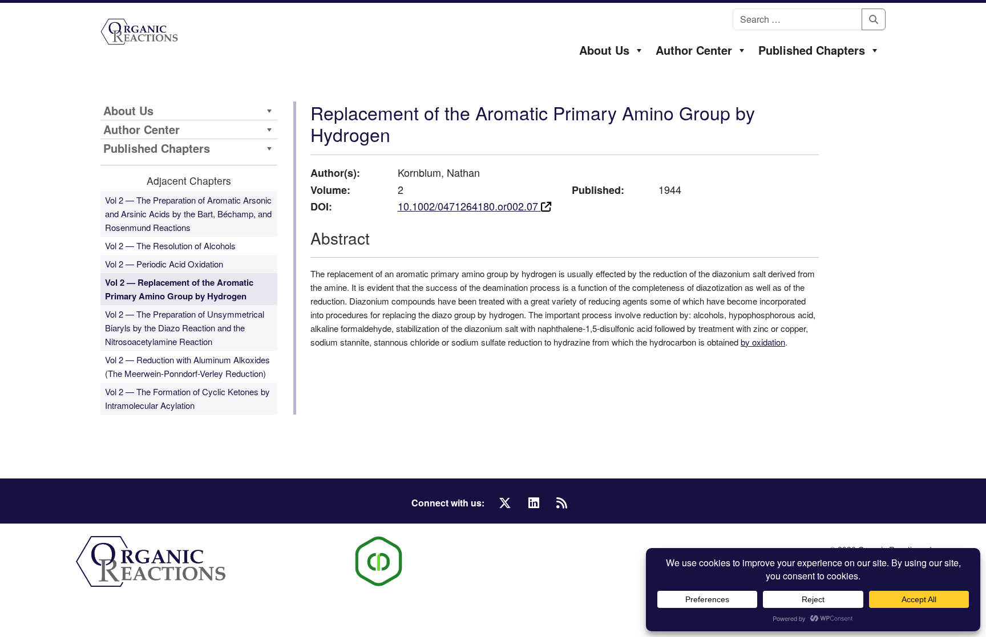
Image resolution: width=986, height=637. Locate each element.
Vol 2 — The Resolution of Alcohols (170, 245)
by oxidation (763, 342)
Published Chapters (811, 50)
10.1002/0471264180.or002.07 (469, 205)
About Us (604, 50)
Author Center (694, 50)
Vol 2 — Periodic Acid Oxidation (164, 264)
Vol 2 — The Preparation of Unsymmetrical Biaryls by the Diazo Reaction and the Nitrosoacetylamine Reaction (184, 327)
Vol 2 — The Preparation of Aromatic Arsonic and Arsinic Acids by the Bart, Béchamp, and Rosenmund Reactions (188, 213)
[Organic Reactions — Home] (139, 31)
